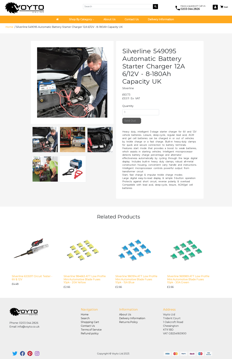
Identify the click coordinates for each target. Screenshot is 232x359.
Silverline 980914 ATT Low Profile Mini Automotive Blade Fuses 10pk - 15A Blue (136, 279)
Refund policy (90, 333)
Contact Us (88, 325)
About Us (125, 314)
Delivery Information (132, 318)
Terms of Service (91, 329)
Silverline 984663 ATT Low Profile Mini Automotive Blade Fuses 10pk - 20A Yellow (85, 279)
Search (85, 318)
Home (10, 26)
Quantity (128, 105)
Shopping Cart (90, 322)
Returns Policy (128, 322)
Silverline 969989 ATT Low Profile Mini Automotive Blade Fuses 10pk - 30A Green (188, 279)
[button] (224, 7)
